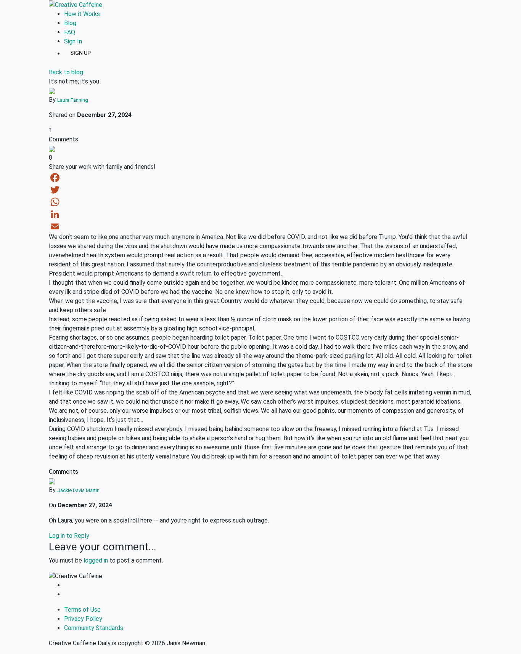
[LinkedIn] (260, 214)
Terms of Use (82, 609)
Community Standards (93, 628)
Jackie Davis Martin (78, 490)
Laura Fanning (72, 100)
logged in (96, 560)
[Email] (260, 226)
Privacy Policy (83, 618)
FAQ (69, 32)
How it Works (82, 14)
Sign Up (80, 53)
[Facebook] (260, 178)
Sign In (73, 41)
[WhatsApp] (260, 202)
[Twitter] (260, 190)
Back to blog (66, 72)
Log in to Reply (69, 535)
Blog (70, 23)
